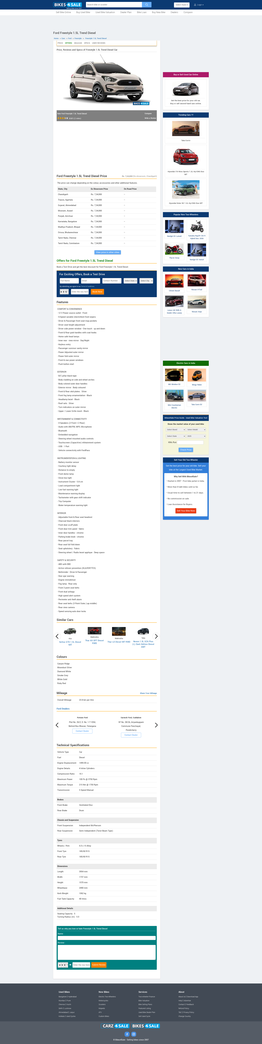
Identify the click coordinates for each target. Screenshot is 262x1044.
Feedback (190, 1004)
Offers (68, 43)
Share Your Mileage (148, 693)
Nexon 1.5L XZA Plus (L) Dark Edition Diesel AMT (143, 644)
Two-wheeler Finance (147, 996)
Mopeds (102, 1008)
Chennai (62, 1004)
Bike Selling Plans (145, 1004)
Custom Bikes (104, 1016)
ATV (100, 1012)
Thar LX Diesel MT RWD (119, 642)
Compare (188, 12)
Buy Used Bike (83, 12)
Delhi (60, 1008)
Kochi (69, 1004)
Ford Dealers (63, 708)
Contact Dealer (82, 731)
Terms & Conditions (87, 286)
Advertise (187, 1000)
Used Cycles (70, 1016)
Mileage (78, 43)
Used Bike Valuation (105, 12)
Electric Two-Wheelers (107, 996)
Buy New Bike (158, 12)
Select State (181, 4)
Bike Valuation (144, 1000)
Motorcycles (103, 1000)
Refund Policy (183, 1008)
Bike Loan (142, 12)
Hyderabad (72, 996)
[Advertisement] (131, 23)
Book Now (97, 291)
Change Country (184, 1016)
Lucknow (67, 1008)
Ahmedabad (63, 1012)
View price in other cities (107, 252)
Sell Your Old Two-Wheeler (186, 460)
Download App (192, 996)
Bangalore (62, 996)
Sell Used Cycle (144, 1016)
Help (180, 1000)
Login (200, 4)
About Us (181, 996)
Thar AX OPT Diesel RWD (94, 642)
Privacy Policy (188, 1012)
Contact (181, 1004)
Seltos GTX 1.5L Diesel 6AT (70, 643)
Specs (87, 43)
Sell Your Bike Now (186, 510)
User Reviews (98, 43)
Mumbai (62, 1000)
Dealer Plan (126, 12)
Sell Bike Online (63, 12)
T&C (180, 1012)
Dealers (174, 12)
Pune (69, 1000)
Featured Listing (145, 1008)
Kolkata (61, 1016)
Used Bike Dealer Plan (147, 1012)
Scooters (102, 1004)
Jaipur (72, 1012)
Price (60, 43)
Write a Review (150, 118)
